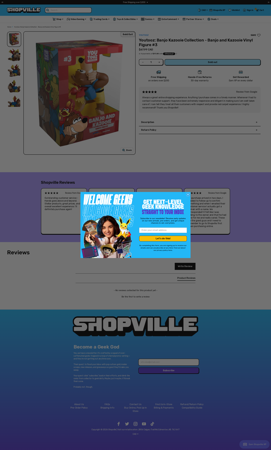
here (170, 250)
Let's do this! (163, 238)
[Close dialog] (188, 194)
